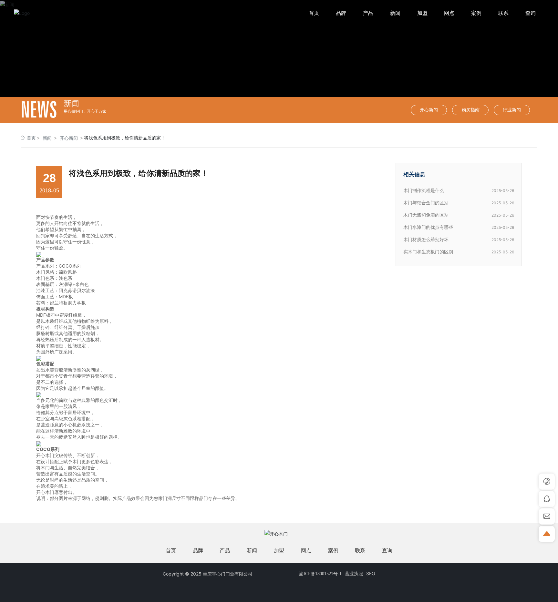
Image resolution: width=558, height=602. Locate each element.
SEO (370, 573)
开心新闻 (429, 109)
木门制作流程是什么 (423, 190)
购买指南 (470, 109)
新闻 (47, 138)
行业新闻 (512, 109)
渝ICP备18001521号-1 (320, 573)
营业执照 (354, 573)
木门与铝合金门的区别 (426, 202)
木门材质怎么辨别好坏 (426, 239)
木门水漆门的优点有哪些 (428, 227)
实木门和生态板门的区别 (428, 252)
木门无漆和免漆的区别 (426, 215)
